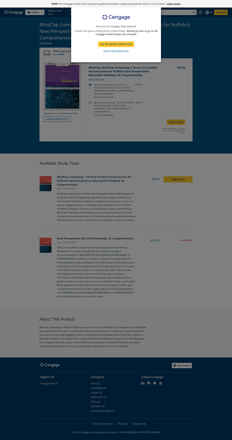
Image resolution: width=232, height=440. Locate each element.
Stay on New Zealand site (116, 50)
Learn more (174, 3)
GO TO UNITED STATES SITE (116, 44)
